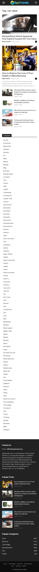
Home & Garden (8, 272)
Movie (5, 334)
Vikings (5, 420)
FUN (4, 242)
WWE (5, 427)
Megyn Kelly (7, 331)
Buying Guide (8, 174)
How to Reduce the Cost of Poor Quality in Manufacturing (17, 74)
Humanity (6, 282)
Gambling (6, 245)
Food (5, 236)
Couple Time (7, 199)
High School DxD (9, 260)
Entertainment (8, 223)
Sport (5, 390)
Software (6, 383)
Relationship (7, 368)
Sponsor (6, 386)
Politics (5, 365)
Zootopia (6, 430)
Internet (6, 291)
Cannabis (6, 177)
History (5, 263)
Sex (4, 377)
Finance (6, 232)
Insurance (6, 288)
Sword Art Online (9, 399)
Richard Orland (6, 41)
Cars (4, 180)
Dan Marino (7, 205)
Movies (5, 337)
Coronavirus (7, 195)
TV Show (6, 417)
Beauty (5, 162)
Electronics (7, 220)
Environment (7, 226)
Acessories (7, 143)
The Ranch (7, 408)
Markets (6, 325)
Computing (7, 192)
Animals (6, 152)
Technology (7, 405)
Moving (5, 340)
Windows (6, 423)
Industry (6, 285)
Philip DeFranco (8, 359)
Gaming (6, 251)
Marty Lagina (7, 328)
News (5, 349)
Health (5, 257)
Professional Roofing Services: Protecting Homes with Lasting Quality (24, 122)
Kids (4, 300)
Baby (5, 158)
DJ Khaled (6, 211)
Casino (5, 183)
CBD (4, 186)
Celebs (5, 189)
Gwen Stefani (8, 254)
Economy (6, 214)
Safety (5, 374)
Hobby (5, 266)
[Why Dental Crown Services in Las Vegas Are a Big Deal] (7, 112)
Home (4, 8)
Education (6, 217)
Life (4, 313)
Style (5, 396)
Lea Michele (7, 309)
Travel (5, 414)
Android (6, 149)
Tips (4, 411)
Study (5, 393)
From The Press (8, 239)
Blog (4, 168)
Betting (5, 165)
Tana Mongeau (8, 402)
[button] (3, 3)
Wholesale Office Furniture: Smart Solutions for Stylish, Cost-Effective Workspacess (25, 92)
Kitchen (6, 303)
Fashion (6, 229)
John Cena (6, 297)
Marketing (6, 322)
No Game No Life (9, 353)
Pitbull (5, 362)
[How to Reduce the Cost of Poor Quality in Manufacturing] (19, 58)
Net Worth (7, 346)
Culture (6, 202)
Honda (5, 276)
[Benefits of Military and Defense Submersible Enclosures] (7, 102)
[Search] (36, 3)
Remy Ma (6, 371)
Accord (5, 140)
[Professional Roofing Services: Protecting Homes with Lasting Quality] (7, 122)
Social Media (7, 380)
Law (4, 306)
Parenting (6, 356)
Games (5, 248)
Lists (4, 316)
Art (4, 155)
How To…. (6, 279)
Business (6, 171)
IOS (4, 294)
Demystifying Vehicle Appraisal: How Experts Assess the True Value (19, 37)
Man (4, 319)
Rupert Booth (6, 78)
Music (5, 343)
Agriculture (7, 146)
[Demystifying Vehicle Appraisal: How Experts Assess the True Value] (19, 24)
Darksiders (7, 208)
